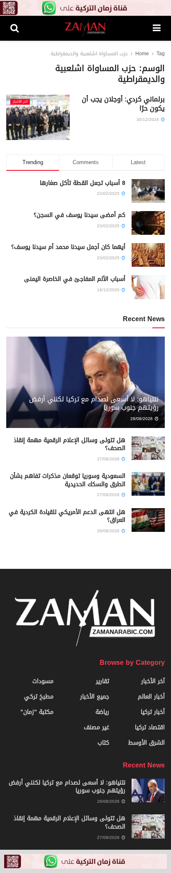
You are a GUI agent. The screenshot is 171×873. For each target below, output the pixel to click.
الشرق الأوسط (146, 742)
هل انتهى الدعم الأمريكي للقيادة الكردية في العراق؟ (67, 516)
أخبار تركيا (153, 712)
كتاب (103, 742)
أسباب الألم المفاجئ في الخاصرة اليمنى (74, 279)
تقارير (102, 681)
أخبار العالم (151, 696)
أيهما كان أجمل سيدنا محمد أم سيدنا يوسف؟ (68, 247)
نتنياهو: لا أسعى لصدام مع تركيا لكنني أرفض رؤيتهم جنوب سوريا (94, 403)
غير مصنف (96, 727)
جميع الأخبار (94, 696)
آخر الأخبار (20, 102)
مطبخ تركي (39, 696)
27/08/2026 (109, 459)
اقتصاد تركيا (150, 727)
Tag (160, 53)
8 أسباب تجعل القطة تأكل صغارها (82, 183)
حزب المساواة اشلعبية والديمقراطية (89, 53)
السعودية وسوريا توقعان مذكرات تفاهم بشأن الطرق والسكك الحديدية (67, 480)
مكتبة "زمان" (37, 712)
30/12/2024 (148, 119)
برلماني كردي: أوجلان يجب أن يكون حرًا (123, 104)
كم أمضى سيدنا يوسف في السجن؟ (79, 215)
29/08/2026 (142, 419)
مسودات (43, 681)
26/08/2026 (109, 531)
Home (142, 53)
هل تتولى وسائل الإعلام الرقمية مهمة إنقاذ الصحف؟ (69, 444)
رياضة (102, 712)
